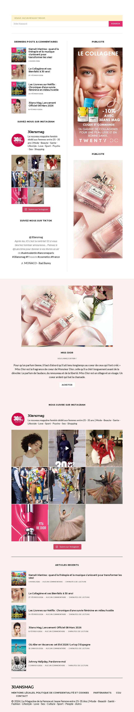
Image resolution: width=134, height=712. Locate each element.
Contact (22, 696)
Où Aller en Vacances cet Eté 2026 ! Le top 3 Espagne (59, 644)
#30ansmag (18, 256)
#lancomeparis (45, 252)
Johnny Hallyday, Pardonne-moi (47, 661)
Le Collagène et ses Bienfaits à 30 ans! (40, 70)
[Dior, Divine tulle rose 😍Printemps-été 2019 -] (52, 179)
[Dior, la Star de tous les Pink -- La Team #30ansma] (19, 196)
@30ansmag (36, 237)
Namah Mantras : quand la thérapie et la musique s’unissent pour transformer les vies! (44, 53)
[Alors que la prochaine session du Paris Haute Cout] (19, 179)
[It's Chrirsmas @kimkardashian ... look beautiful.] (52, 163)
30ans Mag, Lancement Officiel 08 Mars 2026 (42, 104)
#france (55, 256)
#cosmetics (44, 256)
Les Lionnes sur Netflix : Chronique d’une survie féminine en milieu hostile (44, 87)
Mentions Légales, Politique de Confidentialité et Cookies (50, 692)
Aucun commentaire (52, 582)
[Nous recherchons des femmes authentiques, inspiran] (19, 163)
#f (27, 256)
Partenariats (102, 692)
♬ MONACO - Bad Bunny (36, 262)
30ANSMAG (22, 687)
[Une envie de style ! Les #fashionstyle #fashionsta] (36, 163)
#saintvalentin (29, 252)
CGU (118, 692)
